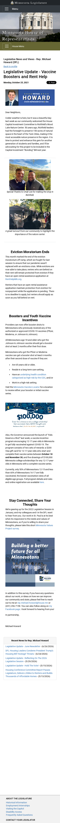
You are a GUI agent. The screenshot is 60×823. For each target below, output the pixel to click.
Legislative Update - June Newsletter (23, 646)
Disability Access (14, 812)
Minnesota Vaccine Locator (26, 387)
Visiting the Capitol (15, 808)
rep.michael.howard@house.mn (32, 603)
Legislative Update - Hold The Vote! (22, 665)
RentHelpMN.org (13, 279)
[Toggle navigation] (6, 9)
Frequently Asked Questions (19, 815)
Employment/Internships (18, 805)
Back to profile (10, 66)
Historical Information (16, 802)
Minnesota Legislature (31, 2)
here (41, 482)
